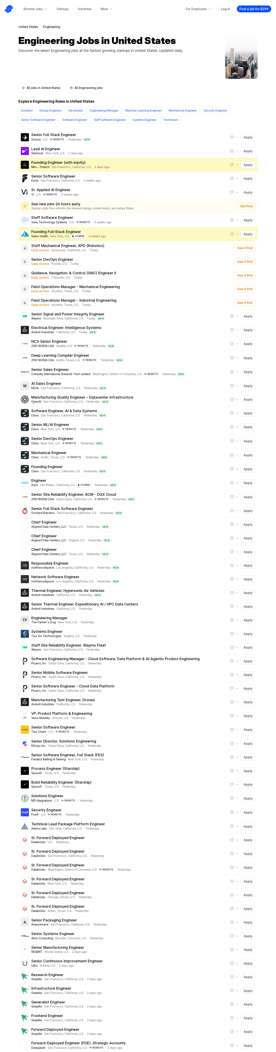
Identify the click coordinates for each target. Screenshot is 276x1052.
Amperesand (39, 924)
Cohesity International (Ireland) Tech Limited (60, 374)
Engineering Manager (104, 110)
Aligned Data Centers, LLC (48, 526)
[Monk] (25, 386)
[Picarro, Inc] (25, 661)
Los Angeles (64, 567)
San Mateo (47, 485)
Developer (75, 110)
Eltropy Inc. (38, 745)
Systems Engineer (144, 119)
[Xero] (25, 483)
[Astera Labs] (25, 826)
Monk (35, 388)
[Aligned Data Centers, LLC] (25, 524)
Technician (170, 119)
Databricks (38, 842)
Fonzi (34, 180)
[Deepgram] (25, 1045)
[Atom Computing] (25, 936)
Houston (56, 291)
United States (28, 27)
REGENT (36, 951)
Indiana (44, 965)
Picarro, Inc (38, 663)
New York (52, 153)
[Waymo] (25, 316)
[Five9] (25, 812)
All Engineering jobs (89, 87)
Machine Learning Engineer (143, 110)
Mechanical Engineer (183, 110)
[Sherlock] (25, 151)
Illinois (64, 897)
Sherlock (37, 153)
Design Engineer (51, 110)
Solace (36, 139)
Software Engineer (74, 119)
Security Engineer (215, 110)
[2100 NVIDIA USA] (25, 344)
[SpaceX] (25, 771)
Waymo (36, 318)
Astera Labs (39, 828)
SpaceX (36, 773)
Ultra (34, 965)
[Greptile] (25, 977)
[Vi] (25, 192)
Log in (225, 9)
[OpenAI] (25, 399)
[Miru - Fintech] (25, 165)
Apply (248, 137)
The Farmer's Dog (43, 622)
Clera (35, 415)
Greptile (36, 979)
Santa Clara (64, 499)
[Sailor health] (25, 234)
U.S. (45, 139)
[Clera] (25, 413)
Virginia (73, 540)
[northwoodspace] (25, 565)
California (78, 167)
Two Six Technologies (46, 636)
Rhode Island (53, 951)
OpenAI (36, 401)
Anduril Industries (42, 332)
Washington (100, 374)
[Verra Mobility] (25, 716)
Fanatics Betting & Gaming (48, 759)
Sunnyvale (58, 250)
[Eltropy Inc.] (25, 743)
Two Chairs (38, 731)
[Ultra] (25, 963)
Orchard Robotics (43, 513)
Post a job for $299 (254, 9)
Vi (32, 194)
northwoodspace (42, 567)
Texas (68, 291)
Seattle (61, 346)
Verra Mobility (40, 718)
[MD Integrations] (25, 798)
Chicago (53, 897)
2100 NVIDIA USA (42, 346)
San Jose (55, 828)
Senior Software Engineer (38, 119)
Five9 (35, 814)
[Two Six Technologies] (25, 634)
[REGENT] (25, 950)
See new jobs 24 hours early (55, 204)
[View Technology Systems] (25, 220)
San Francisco (61, 167)
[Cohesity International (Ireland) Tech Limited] (25, 372)
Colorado (57, 277)
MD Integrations (41, 800)
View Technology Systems (49, 222)
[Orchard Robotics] (25, 511)
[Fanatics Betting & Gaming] (25, 757)
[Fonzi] (25, 178)
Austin (60, 360)
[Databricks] (25, 840)
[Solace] (25, 137)
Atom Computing (42, 938)
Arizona (57, 718)
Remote (58, 139)
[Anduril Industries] (25, 330)
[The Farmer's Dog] (25, 620)
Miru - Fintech (40, 167)
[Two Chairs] (25, 729)
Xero (34, 485)
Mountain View (53, 318)
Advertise (85, 9)
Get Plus (246, 206)
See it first (245, 248)
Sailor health (39, 236)
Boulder (60, 938)
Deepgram (38, 1047)
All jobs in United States (43, 87)
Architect (27, 110)
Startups (62, 9)
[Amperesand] (25, 922)
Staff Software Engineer (110, 119)
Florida (56, 263)
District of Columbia (123, 374)
